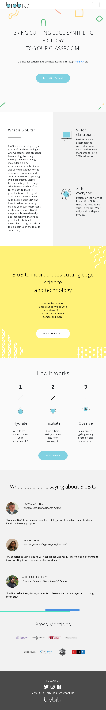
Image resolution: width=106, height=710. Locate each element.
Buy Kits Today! (53, 78)
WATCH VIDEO (53, 333)
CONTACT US (66, 693)
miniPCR (79, 61)
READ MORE (53, 455)
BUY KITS (52, 693)
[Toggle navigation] (96, 4)
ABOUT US (38, 693)
